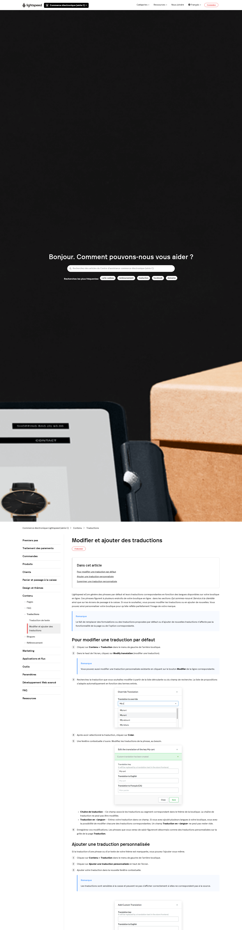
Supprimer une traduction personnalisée (97, 581)
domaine (172, 278)
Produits (27, 564)
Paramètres (29, 674)
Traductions (92, 528)
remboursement (126, 278)
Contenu (77, 528)
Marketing (28, 651)
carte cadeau (108, 278)
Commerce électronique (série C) (67, 5)
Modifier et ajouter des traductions (41, 628)
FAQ (29, 608)
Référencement (35, 643)
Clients (27, 572)
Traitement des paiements (38, 548)
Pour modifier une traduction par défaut (96, 572)
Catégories (142, 5)
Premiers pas (30, 540)
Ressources (159, 5)
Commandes (30, 556)
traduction (143, 278)
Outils (26, 667)
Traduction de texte (39, 620)
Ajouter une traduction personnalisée (95, 577)
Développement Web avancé (39, 682)
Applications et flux (34, 659)
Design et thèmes (33, 588)
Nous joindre (177, 5)
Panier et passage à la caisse (40, 580)
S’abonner (79, 549)
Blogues (31, 637)
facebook (158, 278)
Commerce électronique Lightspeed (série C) (46, 528)
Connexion (211, 5)
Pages (30, 602)
